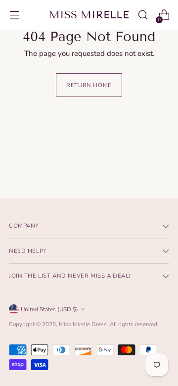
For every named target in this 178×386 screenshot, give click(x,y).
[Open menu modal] (14, 15)
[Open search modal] (143, 15)
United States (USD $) (49, 309)
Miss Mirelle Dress (83, 324)
